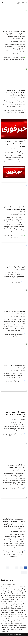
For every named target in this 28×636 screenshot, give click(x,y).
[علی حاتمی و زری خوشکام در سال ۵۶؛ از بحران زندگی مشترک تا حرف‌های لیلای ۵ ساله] (14, 78)
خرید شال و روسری (17, 595)
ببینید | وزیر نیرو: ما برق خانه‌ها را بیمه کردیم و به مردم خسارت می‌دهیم (14, 209)
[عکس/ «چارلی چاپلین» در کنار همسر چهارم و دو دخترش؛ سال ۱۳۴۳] (14, 399)
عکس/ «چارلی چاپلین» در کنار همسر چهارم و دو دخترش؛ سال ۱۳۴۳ (15, 414)
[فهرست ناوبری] (3, 2)
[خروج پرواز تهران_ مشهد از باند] (14, 254)
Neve (19, 634)
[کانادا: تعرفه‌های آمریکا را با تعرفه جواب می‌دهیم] (14, 353)
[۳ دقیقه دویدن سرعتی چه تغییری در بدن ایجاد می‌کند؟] (14, 299)
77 (7, 568)
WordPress (10, 634)
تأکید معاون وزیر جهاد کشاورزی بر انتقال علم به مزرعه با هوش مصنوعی (14, 143)
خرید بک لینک (7, 595)
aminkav (22, 41)
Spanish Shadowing (20, 610)
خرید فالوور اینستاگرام (10, 586)
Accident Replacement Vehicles (10, 629)
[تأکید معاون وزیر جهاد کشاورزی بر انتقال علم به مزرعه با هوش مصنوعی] (14, 129)
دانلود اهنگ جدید (21, 586)
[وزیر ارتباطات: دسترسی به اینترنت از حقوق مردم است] (14, 452)
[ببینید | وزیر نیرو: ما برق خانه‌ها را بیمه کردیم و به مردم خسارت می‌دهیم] (14, 194)
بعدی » (24, 572)
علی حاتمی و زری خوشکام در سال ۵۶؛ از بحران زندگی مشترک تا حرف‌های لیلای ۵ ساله (14, 92)
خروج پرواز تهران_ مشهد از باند (15, 266)
